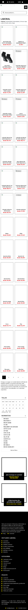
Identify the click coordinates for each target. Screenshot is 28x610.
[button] (3, 2)
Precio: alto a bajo (10, 23)
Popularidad (9, 21)
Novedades (16, 21)
